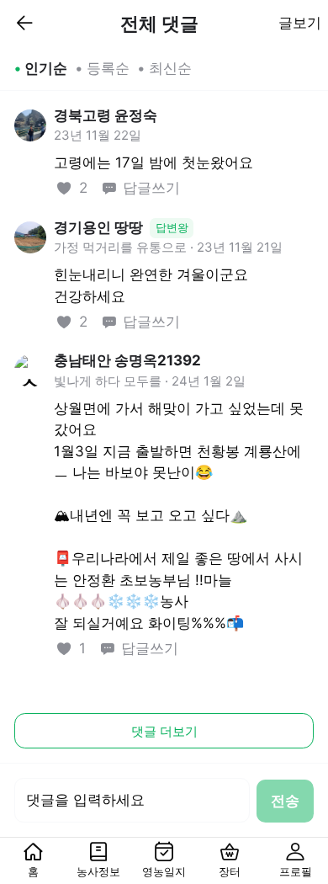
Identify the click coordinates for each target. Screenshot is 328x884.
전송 (285, 800)
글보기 (299, 22)
